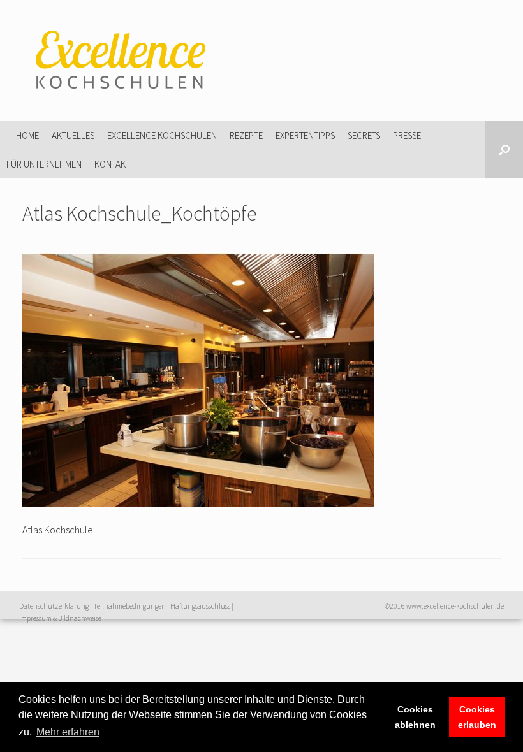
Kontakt (112, 164)
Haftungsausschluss (200, 606)
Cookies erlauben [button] (477, 717)
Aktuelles (73, 135)
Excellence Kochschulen (162, 135)
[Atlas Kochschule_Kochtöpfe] (198, 503)
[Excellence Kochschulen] (118, 60)
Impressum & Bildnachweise (60, 618)
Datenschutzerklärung (54, 606)
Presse (407, 135)
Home (27, 135)
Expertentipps (305, 135)
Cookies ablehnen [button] (415, 717)
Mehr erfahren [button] (67, 732)
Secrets (364, 135)
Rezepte (246, 135)
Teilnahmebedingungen (129, 606)
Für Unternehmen (44, 164)
